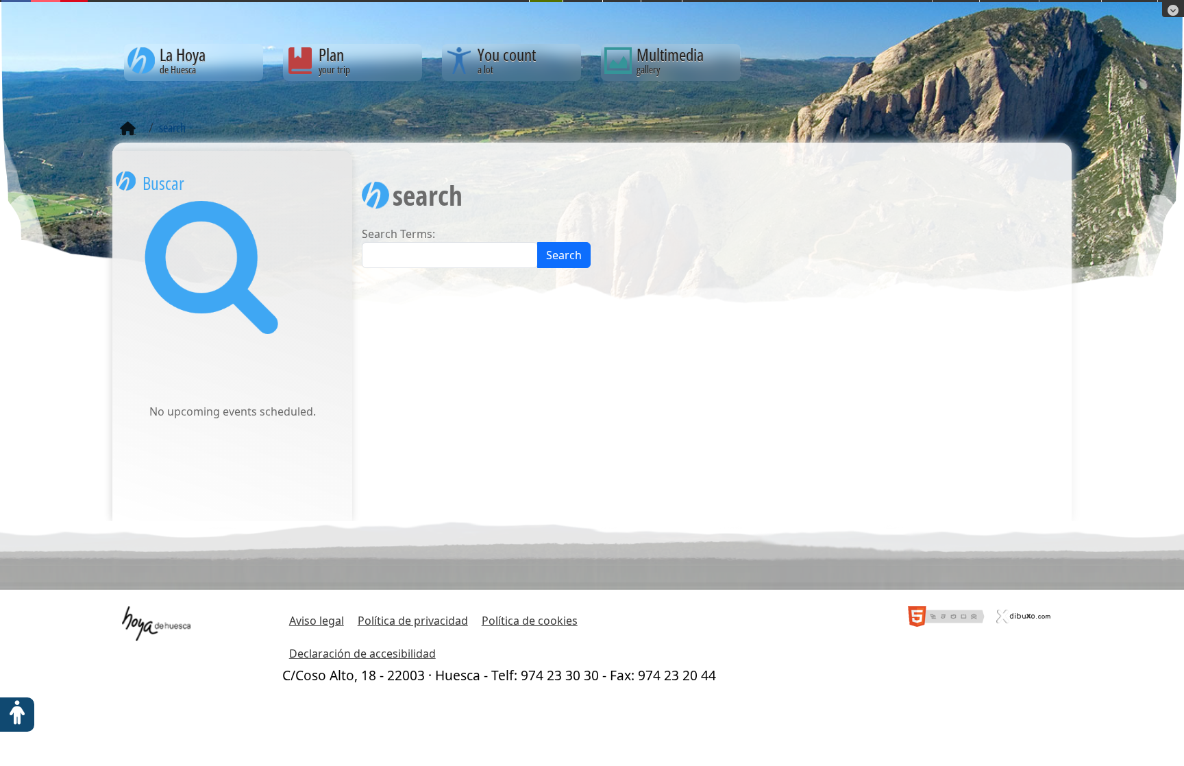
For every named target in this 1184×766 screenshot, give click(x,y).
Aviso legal (316, 620)
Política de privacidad (413, 620)
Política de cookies (530, 620)
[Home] (127, 129)
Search (564, 255)
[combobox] (450, 255)
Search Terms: (398, 233)
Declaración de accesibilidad (362, 653)
